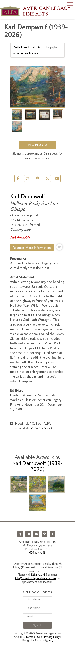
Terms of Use (34, 637)
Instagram (28, 534)
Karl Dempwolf (27, 196)
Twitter (47, 178)
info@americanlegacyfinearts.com (35, 578)
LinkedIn (36, 534)
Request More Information (32, 247)
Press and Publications (25, 53)
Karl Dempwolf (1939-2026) (37, 465)
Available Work (21, 47)
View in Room (37, 145)
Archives (37, 47)
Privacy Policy (52, 637)
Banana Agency (44, 640)
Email (57, 178)
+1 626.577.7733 (42, 428)
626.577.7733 (37, 552)
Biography (51, 47)
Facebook (20, 534)
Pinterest (44, 534)
